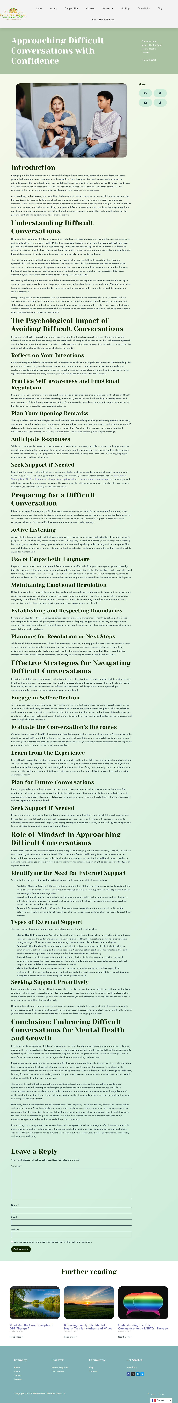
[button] (145, 93)
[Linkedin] (138, 1374)
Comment (16, 1166)
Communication (149, 41)
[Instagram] (133, 1374)
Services (106, 8)
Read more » (16, 1337)
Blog (160, 8)
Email (14, 1217)
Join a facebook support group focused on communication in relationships (72, 479)
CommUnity (144, 8)
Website (15, 1230)
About (53, 8)
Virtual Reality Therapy (103, 19)
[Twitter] (142, 1374)
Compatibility (71, 8)
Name (14, 1205)
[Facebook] (128, 1374)
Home (39, 8)
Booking (125, 8)
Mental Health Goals (151, 45)
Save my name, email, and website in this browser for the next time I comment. (53, 1242)
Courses (90, 8)
